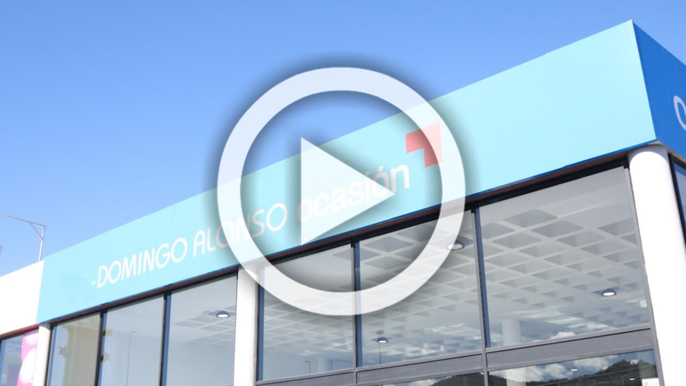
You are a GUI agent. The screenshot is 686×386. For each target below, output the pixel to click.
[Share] (665, 376)
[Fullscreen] (655, 376)
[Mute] (646, 376)
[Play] (10, 376)
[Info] (675, 376)
